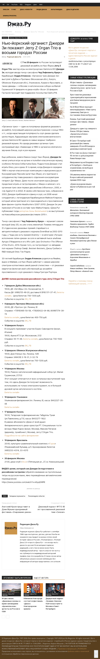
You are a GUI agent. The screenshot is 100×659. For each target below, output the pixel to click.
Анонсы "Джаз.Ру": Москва (34, 32)
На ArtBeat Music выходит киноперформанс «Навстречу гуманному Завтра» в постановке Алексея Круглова (83, 111)
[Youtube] (36, 565)
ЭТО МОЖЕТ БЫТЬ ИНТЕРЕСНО (17, 578)
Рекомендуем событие (36, 496)
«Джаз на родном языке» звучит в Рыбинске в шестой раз (82, 187)
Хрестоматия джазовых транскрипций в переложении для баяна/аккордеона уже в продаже (83, 99)
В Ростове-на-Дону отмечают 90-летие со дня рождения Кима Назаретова (83, 155)
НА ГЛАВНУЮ (7, 32)
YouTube (14, 4)
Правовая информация (67, 649)
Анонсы (18, 32)
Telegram (28, 4)
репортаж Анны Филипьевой (33, 211)
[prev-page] (3, 616)
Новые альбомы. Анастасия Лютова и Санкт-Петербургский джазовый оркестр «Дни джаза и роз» (83, 238)
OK (8, 4)
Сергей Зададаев (77, 266)
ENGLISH (6, 9)
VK (3, 4)
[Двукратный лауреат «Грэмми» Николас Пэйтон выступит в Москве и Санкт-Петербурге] (55, 589)
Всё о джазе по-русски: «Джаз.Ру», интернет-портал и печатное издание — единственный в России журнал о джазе (82, 53)
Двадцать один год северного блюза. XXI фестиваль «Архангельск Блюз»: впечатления (83, 133)
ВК (26, 299)
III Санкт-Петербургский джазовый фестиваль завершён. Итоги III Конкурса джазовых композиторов (82, 145)
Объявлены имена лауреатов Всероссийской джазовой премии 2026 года (83, 177)
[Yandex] (31, 565)
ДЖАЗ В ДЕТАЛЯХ (72, 9)
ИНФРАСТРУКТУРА (9, 16)
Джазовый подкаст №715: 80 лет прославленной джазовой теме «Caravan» (51, 509)
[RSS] (22, 565)
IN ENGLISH (82, 649)
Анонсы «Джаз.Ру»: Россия (30, 594)
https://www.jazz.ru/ (27, 528)
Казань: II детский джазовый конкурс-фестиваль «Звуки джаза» (82, 122)
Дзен (35, 4)
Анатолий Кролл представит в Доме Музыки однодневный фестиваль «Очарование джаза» (16, 509)
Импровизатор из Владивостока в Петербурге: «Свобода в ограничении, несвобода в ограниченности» (84, 166)
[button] (95, 9)
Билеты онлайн (12, 317)
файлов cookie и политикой (78, 651)
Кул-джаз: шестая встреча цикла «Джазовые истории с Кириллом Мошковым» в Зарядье (80, 254)
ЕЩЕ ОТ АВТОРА (41, 578)
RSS (21, 4)
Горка (52, 443)
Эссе (24, 462)
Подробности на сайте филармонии (22, 435)
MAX (40, 4)
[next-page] (7, 616)
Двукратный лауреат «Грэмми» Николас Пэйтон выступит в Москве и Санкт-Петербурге (54, 604)
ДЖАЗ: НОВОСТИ (26, 9)
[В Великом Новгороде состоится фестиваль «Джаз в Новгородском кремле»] (33, 589)
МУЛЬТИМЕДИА (56, 9)
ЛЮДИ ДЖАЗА (41, 9)
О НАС (13, 9)
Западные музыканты (17, 496)
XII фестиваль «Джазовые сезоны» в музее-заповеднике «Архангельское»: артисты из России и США (83, 86)
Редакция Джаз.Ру (14, 57)
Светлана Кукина (77, 221)
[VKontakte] (27, 565)
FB (30, 299)
